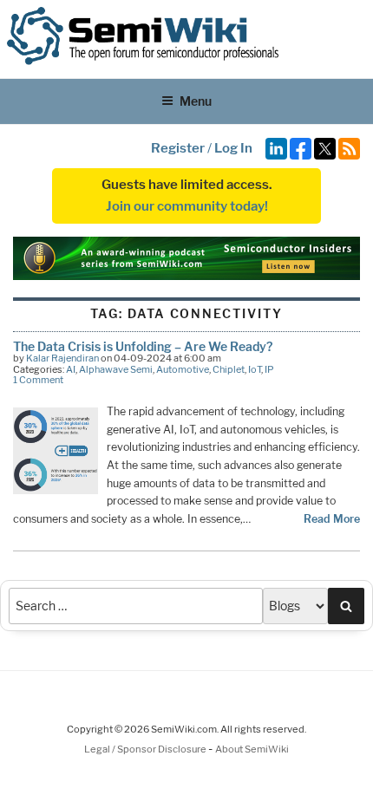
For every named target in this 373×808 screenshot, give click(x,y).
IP (269, 369)
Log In (233, 148)
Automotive (182, 369)
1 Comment (38, 380)
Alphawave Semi (116, 369)
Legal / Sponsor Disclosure (146, 749)
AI (70, 369)
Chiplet (229, 369)
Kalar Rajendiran (62, 358)
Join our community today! (187, 206)
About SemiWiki (252, 749)
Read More (332, 518)
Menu (196, 101)
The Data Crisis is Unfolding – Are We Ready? (142, 346)
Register (178, 148)
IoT (254, 369)
